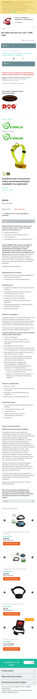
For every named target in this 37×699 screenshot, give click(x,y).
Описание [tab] (6, 221)
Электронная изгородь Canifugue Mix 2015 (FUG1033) (16, 533)
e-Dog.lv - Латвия (7, 119)
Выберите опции (11, 544)
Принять (13, 12)
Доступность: (6, 209)
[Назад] (14, 58)
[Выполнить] (32, 662)
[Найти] (34, 27)
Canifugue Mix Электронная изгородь (15, 569)
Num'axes (5, 188)
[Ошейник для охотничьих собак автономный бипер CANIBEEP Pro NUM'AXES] (18, 156)
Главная (4, 51)
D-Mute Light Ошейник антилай (13, 604)
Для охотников (14, 51)
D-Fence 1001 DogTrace (10, 639)
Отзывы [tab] (5, 501)
